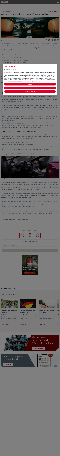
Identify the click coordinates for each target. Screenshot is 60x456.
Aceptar (30, 84)
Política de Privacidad (42, 79)
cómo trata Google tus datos (15, 81)
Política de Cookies (31, 79)
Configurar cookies (30, 91)
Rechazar (30, 88)
